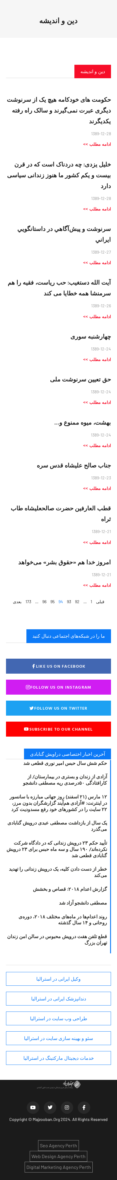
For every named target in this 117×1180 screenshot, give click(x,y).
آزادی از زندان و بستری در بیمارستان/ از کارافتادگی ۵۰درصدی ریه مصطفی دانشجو (65, 779)
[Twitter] (50, 1107)
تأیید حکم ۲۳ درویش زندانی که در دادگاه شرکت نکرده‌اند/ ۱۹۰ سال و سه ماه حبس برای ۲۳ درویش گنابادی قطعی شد (57, 849)
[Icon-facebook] (84, 1107)
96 (44, 601)
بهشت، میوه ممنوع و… (82, 422)
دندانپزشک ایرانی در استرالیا (58, 998)
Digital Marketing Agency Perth (58, 1167)
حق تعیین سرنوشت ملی (80, 378)
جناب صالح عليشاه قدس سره (74, 464)
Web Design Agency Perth (59, 1156)
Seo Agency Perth (58, 1145)
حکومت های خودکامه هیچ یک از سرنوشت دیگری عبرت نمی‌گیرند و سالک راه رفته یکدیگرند (59, 110)
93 (69, 601)
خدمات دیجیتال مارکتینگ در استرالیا (58, 1058)
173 (28, 601)
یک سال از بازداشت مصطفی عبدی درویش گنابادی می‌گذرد (57, 826)
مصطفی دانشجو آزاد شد (83, 902)
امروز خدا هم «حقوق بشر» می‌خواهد (64, 561)
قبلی (100, 601)
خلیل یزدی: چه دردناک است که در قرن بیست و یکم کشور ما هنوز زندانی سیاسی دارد (59, 174)
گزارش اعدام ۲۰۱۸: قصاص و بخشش (70, 888)
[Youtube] (33, 1107)
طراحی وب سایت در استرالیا (58, 1018)
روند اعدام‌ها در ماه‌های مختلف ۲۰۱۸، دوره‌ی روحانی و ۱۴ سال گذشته (63, 919)
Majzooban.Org (46, 1119)
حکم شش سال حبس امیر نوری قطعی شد (65, 763)
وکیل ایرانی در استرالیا (58, 978)
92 (77, 601)
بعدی (17, 601)
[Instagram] (67, 1107)
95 (52, 601)
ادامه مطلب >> (97, 144)
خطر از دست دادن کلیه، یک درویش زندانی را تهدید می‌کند (58, 872)
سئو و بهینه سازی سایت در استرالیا (58, 1038)
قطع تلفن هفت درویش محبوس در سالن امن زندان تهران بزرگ (57, 939)
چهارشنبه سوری (90, 336)
